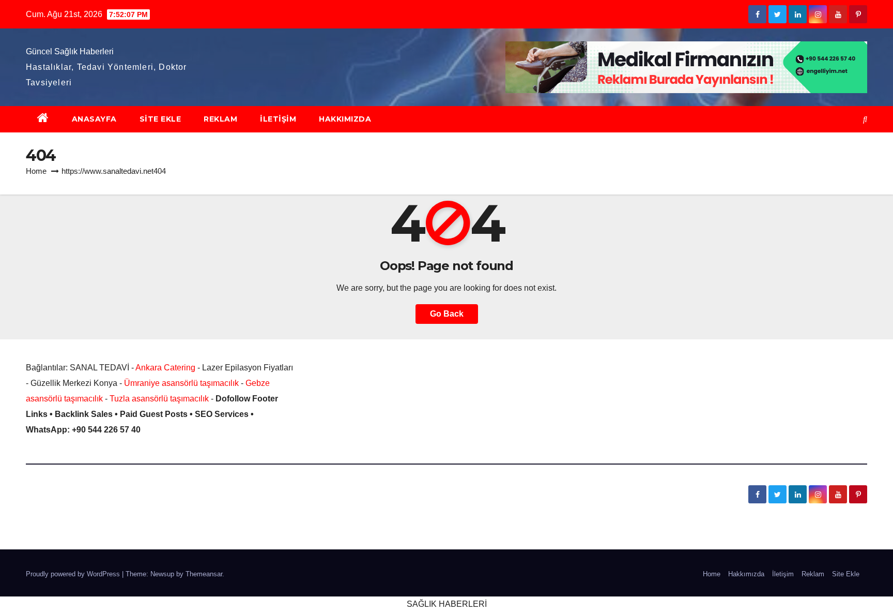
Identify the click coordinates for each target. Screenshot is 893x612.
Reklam (220, 119)
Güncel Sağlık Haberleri (70, 51)
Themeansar (204, 574)
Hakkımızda (345, 119)
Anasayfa (94, 119)
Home (36, 171)
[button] (865, 119)
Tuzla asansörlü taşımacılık (159, 398)
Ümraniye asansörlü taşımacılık (181, 383)
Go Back (447, 313)
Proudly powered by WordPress (74, 574)
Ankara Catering (165, 367)
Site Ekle (160, 119)
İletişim (278, 119)
